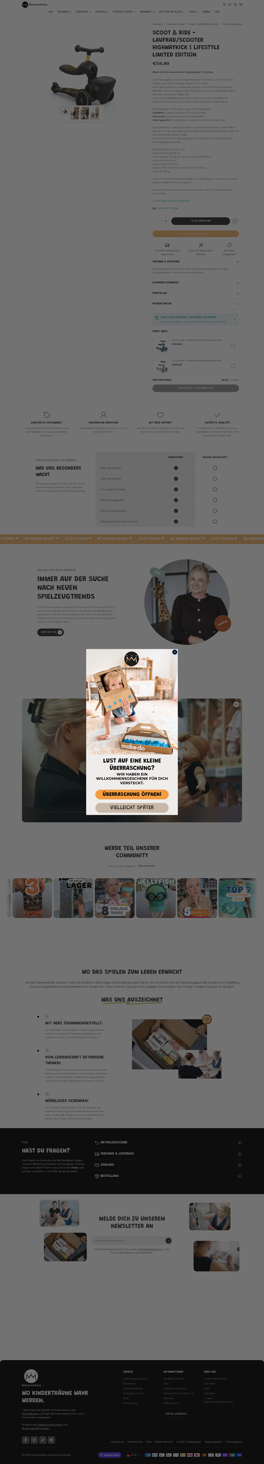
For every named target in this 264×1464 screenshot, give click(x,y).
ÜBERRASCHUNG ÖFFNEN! (132, 794)
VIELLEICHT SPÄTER (132, 808)
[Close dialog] (174, 652)
